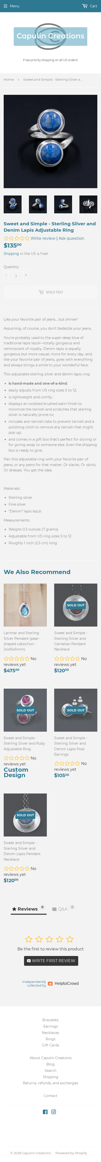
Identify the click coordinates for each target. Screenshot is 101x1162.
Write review (43, 238)
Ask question (71, 238)
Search (50, 1070)
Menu (14, 6)
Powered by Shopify (71, 1153)
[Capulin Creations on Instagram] (53, 1112)
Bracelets (50, 1020)
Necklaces (50, 1033)
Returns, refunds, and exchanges (50, 1083)
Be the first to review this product (50, 949)
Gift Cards (50, 1045)
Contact (50, 1096)
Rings (50, 1039)
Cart (93, 6)
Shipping (11, 253)
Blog (50, 1064)
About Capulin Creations (51, 1058)
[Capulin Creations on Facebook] (45, 1112)
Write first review (53, 960)
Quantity (11, 267)
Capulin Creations (36, 1153)
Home (9, 79)
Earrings (50, 1026)
